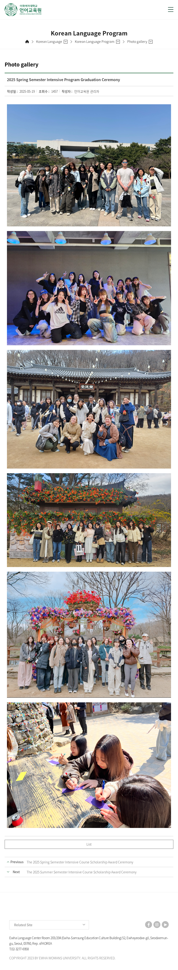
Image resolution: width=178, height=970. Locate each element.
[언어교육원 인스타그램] (156, 924)
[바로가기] (83, 9)
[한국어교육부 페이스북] (148, 924)
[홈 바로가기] (27, 41)
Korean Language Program (94, 41)
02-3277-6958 (20, 949)
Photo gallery (137, 41)
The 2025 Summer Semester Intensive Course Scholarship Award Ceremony (82, 872)
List (89, 844)
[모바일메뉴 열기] (170, 9)
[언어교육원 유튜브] (165, 924)
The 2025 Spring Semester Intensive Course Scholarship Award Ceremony (80, 862)
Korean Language (49, 41)
